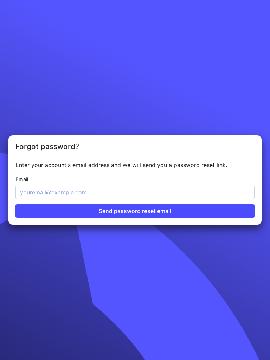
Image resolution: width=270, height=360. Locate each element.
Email (21, 179)
